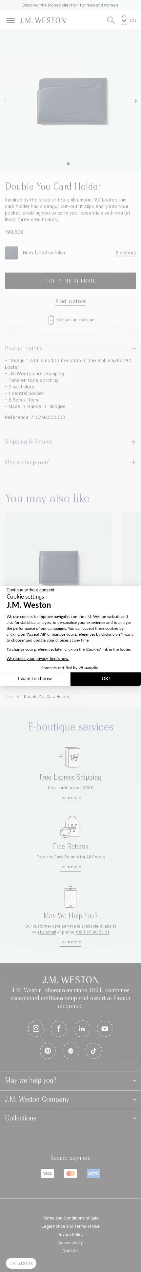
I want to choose (35, 679)
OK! (106, 679)
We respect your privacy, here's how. (38, 659)
